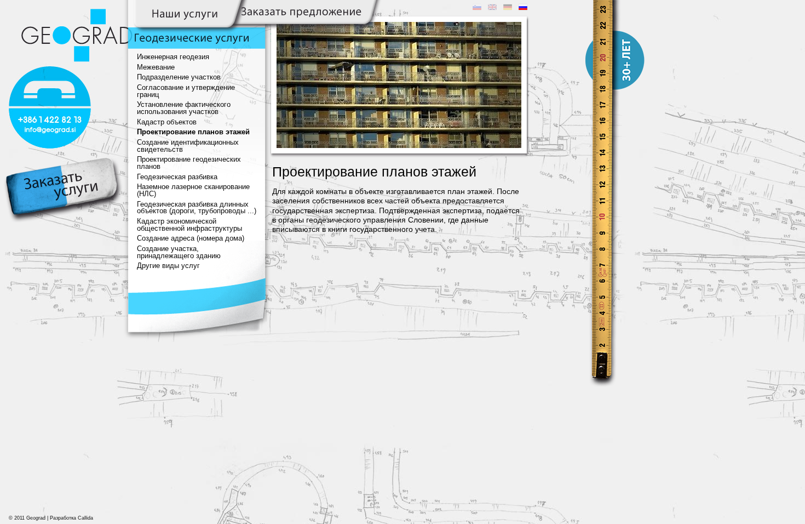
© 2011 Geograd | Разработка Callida (51, 518)
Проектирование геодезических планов (189, 163)
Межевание (156, 67)
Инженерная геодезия (173, 57)
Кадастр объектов (167, 122)
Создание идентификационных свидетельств (188, 146)
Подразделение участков (179, 77)
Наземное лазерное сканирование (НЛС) (193, 190)
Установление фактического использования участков (184, 108)
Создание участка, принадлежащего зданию (179, 252)
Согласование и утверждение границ (186, 91)
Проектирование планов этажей (193, 132)
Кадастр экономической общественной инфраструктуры (189, 225)
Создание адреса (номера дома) (190, 238)
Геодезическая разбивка (177, 177)
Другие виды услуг (168, 266)
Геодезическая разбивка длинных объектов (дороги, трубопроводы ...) (196, 208)
